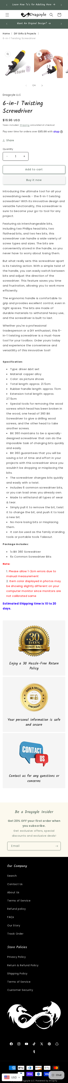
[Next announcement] (61, 5)
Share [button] (10, 140)
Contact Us (15, 884)
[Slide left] (26, 86)
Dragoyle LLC (27, 1080)
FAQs (10, 917)
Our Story (13, 925)
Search (12, 876)
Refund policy (16, 909)
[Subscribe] (57, 846)
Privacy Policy (16, 957)
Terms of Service (19, 900)
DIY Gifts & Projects (25, 33)
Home (6, 33)
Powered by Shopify (46, 1080)
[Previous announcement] (7, 5)
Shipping (25, 125)
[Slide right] (42, 86)
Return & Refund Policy (22, 965)
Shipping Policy (17, 973)
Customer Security (20, 990)
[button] (7, 15)
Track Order (15, 934)
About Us (13, 892)
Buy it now (34, 180)
